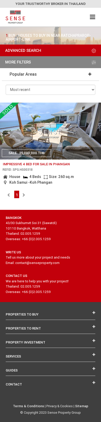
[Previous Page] (8, 195)
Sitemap (81, 406)
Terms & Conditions (28, 406)
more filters (18, 62)
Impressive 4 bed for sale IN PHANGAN (36, 164)
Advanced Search (23, 50)
